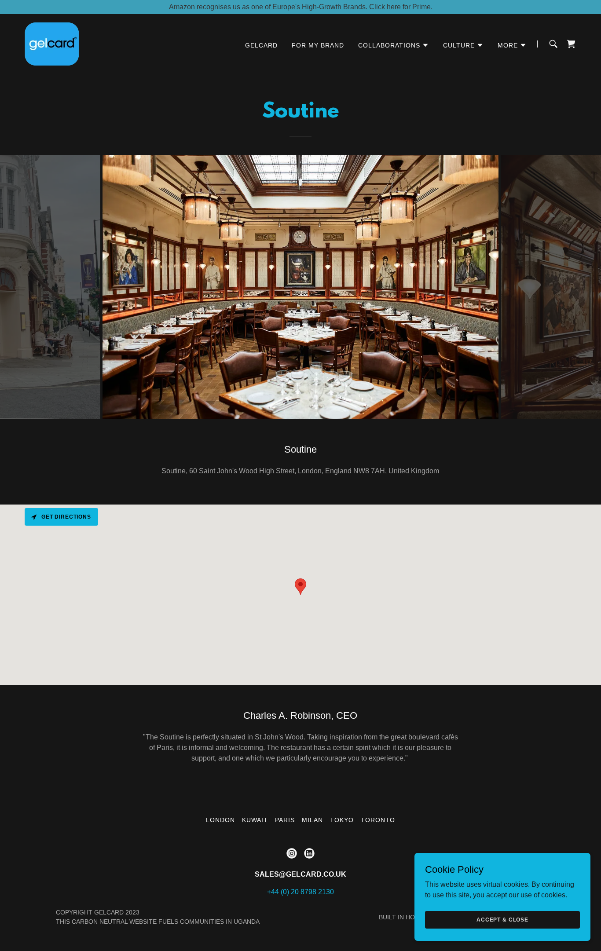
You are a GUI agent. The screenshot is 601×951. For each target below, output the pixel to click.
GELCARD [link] (261, 45)
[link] (51, 43)
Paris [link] (285, 819)
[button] (393, 45)
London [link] (220, 819)
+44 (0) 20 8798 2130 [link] (300, 892)
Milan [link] (312, 819)
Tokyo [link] (342, 819)
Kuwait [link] (255, 819)
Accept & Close (502, 919)
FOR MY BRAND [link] (318, 45)
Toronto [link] (378, 819)
